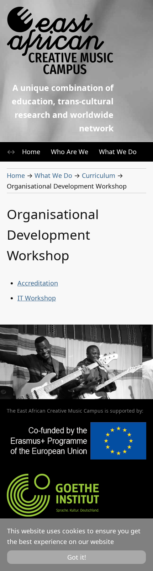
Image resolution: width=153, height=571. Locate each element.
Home (31, 151)
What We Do (118, 151)
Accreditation (37, 283)
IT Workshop (36, 298)
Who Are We (69, 151)
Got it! (76, 557)
